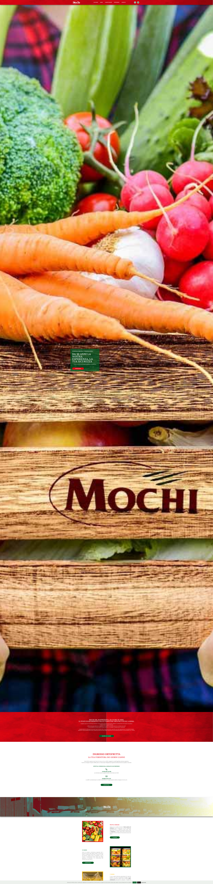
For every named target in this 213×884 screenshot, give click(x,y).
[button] (78, 369)
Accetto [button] (134, 882)
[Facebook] (138, 2)
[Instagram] (135, 2)
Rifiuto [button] (139, 882)
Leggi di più (143, 882)
